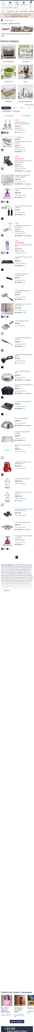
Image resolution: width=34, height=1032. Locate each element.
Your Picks (10, 11)
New (16, 11)
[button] (3, 3)
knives (20, 572)
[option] (17, 15)
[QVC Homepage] (2, 20)
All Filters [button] (9, 115)
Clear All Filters (29, 104)
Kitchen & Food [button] (7, 111)
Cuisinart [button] (17, 111)
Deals (3, 11)
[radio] (2, 132)
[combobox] (15, 7)
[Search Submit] (31, 7)
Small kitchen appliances (6, 564)
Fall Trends (23, 11)
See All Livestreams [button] (17, 1021)
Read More (7, 590)
